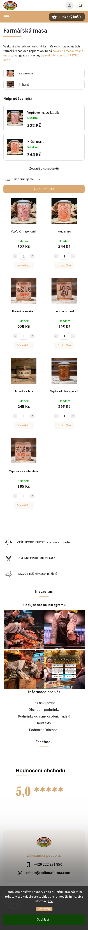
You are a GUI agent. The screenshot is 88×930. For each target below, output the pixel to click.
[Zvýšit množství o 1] (32, 256)
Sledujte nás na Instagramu (44, 604)
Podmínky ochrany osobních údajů (44, 716)
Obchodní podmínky (44, 709)
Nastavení (44, 909)
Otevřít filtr (46, 189)
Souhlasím (44, 919)
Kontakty (44, 723)
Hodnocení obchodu (44, 729)
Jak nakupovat (44, 702)
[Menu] (6, 16)
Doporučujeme (24, 179)
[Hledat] (80, 6)
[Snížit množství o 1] (15, 256)
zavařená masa (63, 51)
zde (50, 901)
